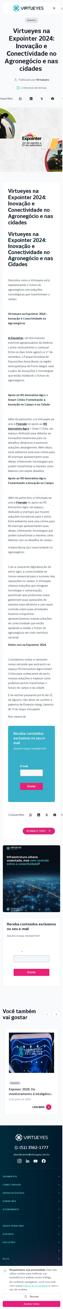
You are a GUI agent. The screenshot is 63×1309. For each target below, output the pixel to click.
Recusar (34, 1296)
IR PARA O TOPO (36, 831)
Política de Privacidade (35, 1285)
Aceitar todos (31, 1304)
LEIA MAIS (38, 1107)
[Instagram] (19, 1161)
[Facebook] (44, 1161)
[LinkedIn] (28, 1161)
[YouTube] (36, 1161)
